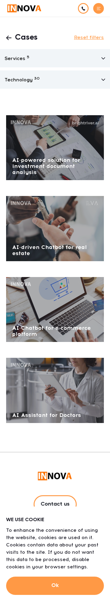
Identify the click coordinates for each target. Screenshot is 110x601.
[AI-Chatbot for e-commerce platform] (55, 309)
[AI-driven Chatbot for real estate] (55, 228)
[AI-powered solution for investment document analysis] (55, 147)
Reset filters (89, 37)
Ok (55, 585)
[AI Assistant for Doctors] (55, 390)
